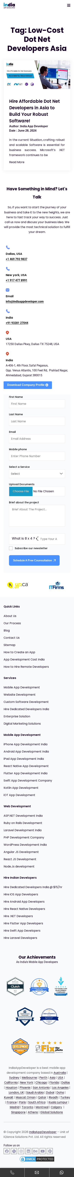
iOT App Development (19, 795)
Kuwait (8, 1097)
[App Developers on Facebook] (7, 1151)
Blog (7, 630)
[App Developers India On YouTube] (43, 1151)
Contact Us (12, 638)
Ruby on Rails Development (23, 823)
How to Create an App (19, 652)
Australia (60, 1073)
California (11, 1082)
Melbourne (29, 1078)
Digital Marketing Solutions (22, 724)
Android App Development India (26, 751)
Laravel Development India (22, 830)
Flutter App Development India (25, 773)
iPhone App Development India (25, 744)
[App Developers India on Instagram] (21, 1151)
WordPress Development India (25, 845)
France (12, 1102)
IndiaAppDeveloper (43, 1132)
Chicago (41, 1082)
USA (60, 1078)
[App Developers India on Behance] (35, 1151)
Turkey (65, 1097)
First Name (16, 397)
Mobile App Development (22, 687)
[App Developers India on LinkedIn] (28, 1151)
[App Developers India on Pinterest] (50, 1151)
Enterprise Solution (17, 716)
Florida (54, 1082)
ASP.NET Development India (23, 816)
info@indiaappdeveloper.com (25, 301)
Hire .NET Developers (18, 916)
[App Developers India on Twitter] (14, 1151)
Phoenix (25, 1087)
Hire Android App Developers (24, 902)
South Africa (36, 1102)
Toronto (27, 1107)
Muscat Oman (26, 1097)
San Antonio (41, 1087)
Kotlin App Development (21, 788)
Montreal (42, 1107)
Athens (33, 1112)
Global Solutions (51, 1112)
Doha (60, 1092)
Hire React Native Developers (24, 909)
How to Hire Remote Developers (26, 667)
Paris (22, 1102)
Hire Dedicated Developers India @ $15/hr (33, 887)
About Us (10, 616)
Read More (16, 162)
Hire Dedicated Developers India (26, 709)
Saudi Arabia (35, 1092)
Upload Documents (21, 484)
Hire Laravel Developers (20, 938)
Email (12, 432)
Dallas (65, 1082)
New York (26, 1082)
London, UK (16, 1092)
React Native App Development (26, 766)
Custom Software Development (26, 702)
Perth (43, 1078)
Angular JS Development (21, 852)
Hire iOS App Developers (21, 894)
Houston (11, 1087)
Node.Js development (19, 866)
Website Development (20, 695)
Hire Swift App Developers (22, 931)
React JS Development (20, 859)
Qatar (42, 1097)
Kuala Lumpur (58, 1102)
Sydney (14, 1078)
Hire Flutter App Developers (23, 923)
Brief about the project (24, 502)
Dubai (50, 1092)
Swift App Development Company (28, 780)
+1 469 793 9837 (16, 259)
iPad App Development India (24, 759)
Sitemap (9, 645)
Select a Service (19, 467)
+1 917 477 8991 (16, 280)
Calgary (56, 1107)
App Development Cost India (24, 659)
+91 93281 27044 (17, 323)
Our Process (12, 623)
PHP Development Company (24, 837)
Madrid (14, 1107)
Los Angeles (60, 1087)
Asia (52, 1078)
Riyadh (53, 1097)
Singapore (18, 1112)
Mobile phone (18, 449)
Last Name (16, 414)
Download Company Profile (26, 384)
